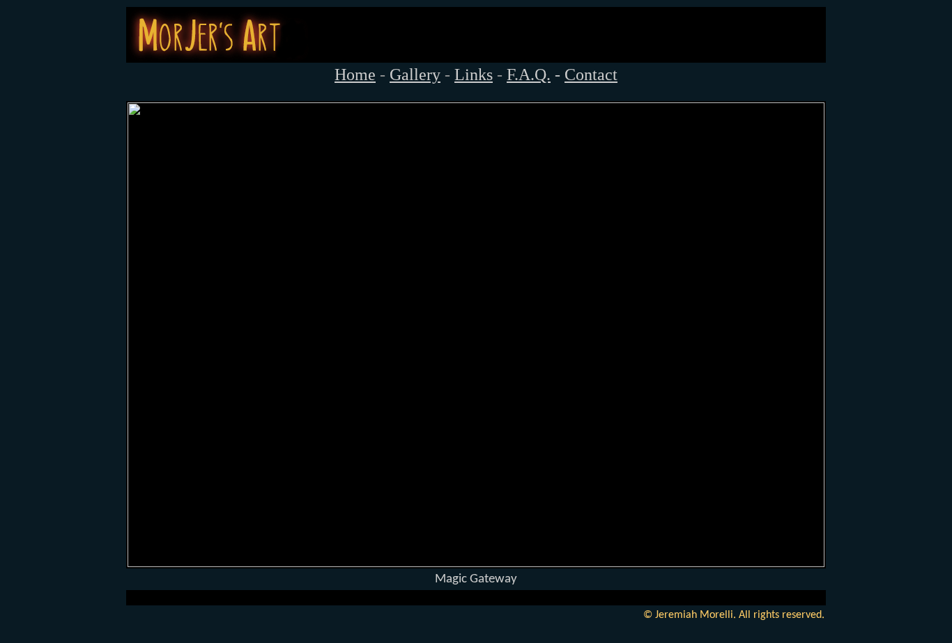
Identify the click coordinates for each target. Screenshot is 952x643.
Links (473, 74)
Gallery (415, 74)
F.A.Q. (529, 74)
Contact (591, 74)
